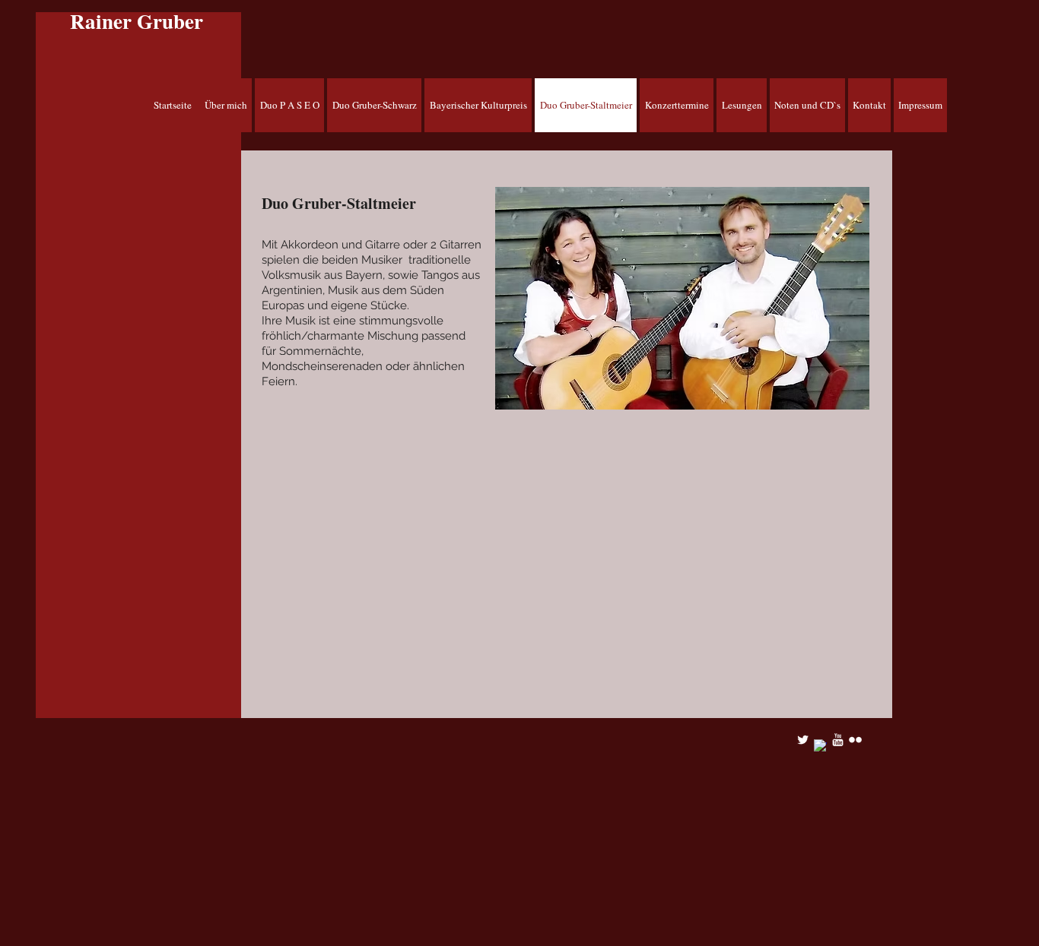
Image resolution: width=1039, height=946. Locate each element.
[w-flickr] (855, 739)
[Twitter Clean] (802, 739)
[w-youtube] (837, 739)
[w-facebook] (820, 745)
